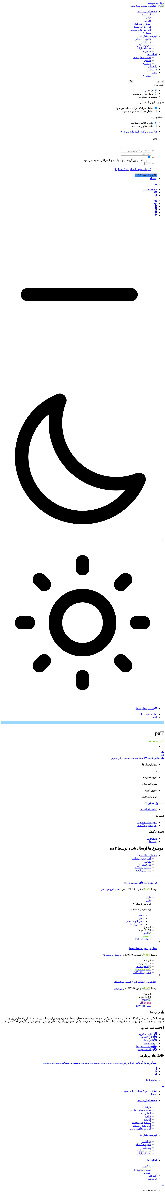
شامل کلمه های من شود (137, 111)
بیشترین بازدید (143, 870)
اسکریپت (146, 14)
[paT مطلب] (162, 755)
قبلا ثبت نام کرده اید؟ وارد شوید (139, 131)
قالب (148, 17)
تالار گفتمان (147, 1037)
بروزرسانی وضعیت (143, 93)
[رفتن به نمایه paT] (147, 933)
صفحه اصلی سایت (147, 11)
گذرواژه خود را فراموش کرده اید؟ (133, 169)
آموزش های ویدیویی (140, 29)
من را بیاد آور (144, 160)
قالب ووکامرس (56, 1063)
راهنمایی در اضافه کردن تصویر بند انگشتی (135, 981)
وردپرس (118, 988)
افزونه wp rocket (117, 1063)
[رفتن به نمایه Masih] (146, 999)
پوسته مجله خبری (86, 1063)
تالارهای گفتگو (143, 39)
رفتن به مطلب (156, 2)
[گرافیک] (79, 212)
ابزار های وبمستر (142, 26)
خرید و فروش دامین (111, 889)
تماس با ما (151, 1080)
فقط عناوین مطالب (142, 126)
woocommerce (47, 1063)
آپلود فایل (152, 66)
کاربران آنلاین (144, 45)
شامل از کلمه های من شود (134, 108)
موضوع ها (152, 838)
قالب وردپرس (132, 1062)
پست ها (153, 841)
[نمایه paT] (162, 752)
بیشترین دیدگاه (143, 867)
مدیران (147, 42)
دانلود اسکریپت (145, 1034)
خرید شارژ (151, 69)
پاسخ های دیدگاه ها (147, 825)
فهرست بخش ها (148, 36)
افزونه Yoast (104, 1063)
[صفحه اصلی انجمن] (79, 200)
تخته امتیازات (144, 48)
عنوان (148, 861)
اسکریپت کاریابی (95, 1063)
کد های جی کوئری (141, 23)
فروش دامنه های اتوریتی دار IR (140, 882)
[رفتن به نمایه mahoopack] (143, 966)
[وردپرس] (79, 209)
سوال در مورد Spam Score (143, 948)
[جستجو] (131, 81)
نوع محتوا (154, 803)
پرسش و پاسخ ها (112, 954)
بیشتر (147, 33)
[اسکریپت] (79, 203)
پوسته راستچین (70, 1062)
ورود (148, 163)
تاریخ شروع (145, 864)
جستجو (147, 60)
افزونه (147, 20)
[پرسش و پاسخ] (79, 206)
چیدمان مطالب (148, 855)
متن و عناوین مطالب (142, 122)
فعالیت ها (152, 54)
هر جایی (149, 90)
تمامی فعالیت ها (142, 57)
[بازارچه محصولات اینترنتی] (79, 215)
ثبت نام (153, 178)
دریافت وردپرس (145, 1049)
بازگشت (146, 1107)
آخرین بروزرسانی (141, 858)
